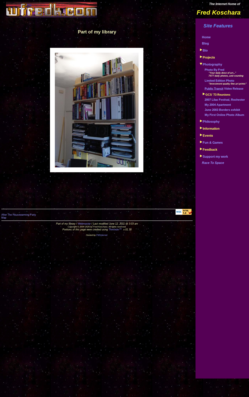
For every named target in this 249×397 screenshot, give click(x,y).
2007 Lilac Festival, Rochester (225, 99)
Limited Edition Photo (219, 80)
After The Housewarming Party (18, 214)
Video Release (224, 88)
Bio (205, 50)
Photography (212, 64)
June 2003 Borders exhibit (222, 109)
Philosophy (211, 121)
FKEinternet (101, 235)
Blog (205, 43)
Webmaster (84, 223)
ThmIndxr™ (115, 229)
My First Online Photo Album (224, 114)
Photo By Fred (214, 69)
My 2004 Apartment (218, 104)
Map (3, 217)
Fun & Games (213, 142)
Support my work (215, 156)
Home (206, 37)
